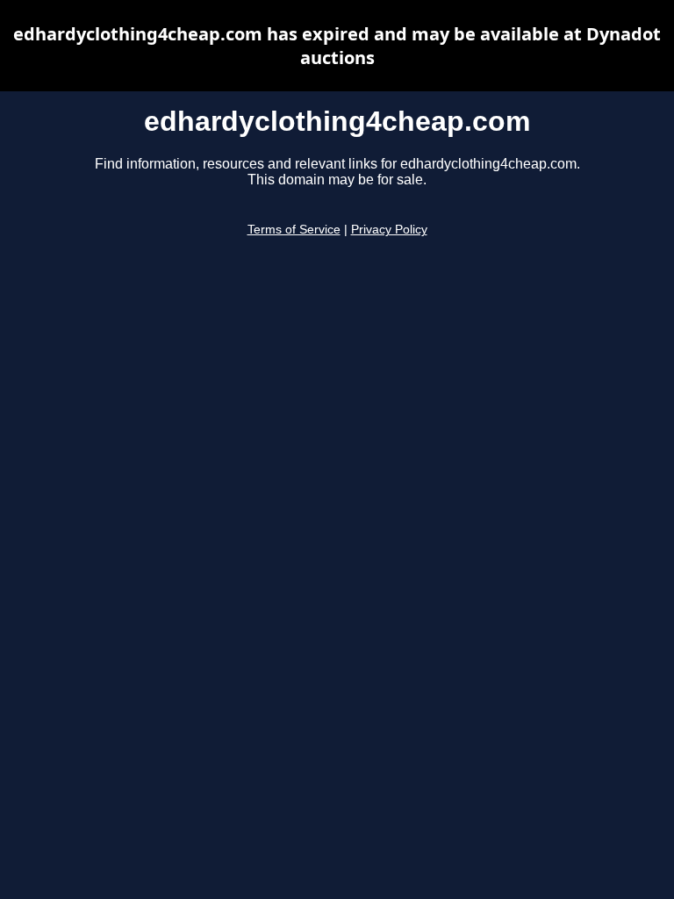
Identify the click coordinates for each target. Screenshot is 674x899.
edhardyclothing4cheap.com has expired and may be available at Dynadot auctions (337, 45)
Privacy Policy (389, 229)
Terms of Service (294, 229)
